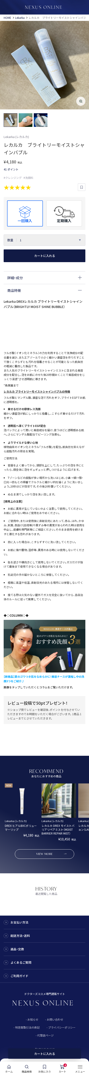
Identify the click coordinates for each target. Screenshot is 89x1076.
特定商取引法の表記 (27, 1027)
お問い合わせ (55, 1019)
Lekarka (20, 17)
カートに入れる (44, 256)
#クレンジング (13, 178)
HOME (7, 17)
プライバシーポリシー (62, 1027)
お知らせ (32, 1019)
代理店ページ (45, 1035)
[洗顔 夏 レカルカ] (44, 670)
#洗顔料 (28, 178)
